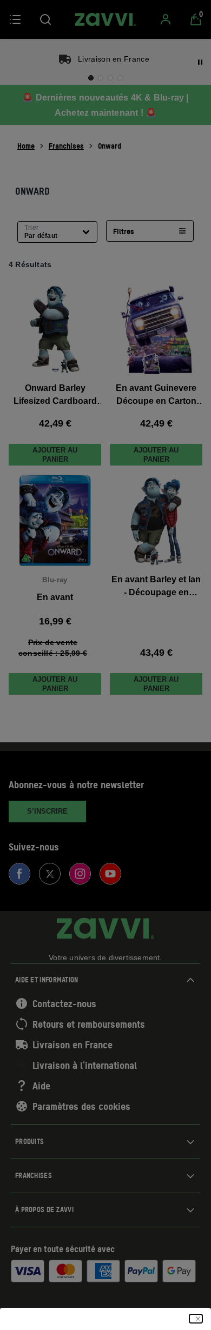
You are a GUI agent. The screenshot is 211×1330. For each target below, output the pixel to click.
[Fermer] (195, 1318)
